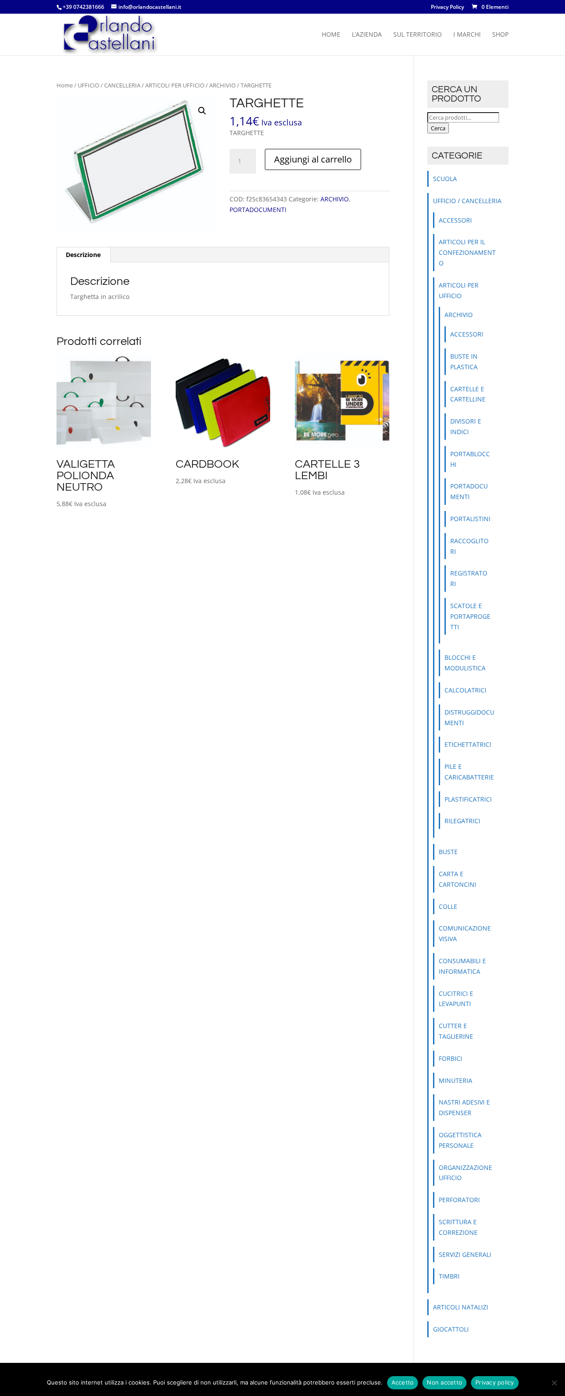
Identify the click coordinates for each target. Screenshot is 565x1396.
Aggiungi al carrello (313, 159)
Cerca (438, 128)
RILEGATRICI (462, 821)
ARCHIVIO (222, 85)
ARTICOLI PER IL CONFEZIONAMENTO (467, 252)
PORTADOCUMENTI (258, 209)
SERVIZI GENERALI (465, 1254)
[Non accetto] (554, 1382)
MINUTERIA (455, 1080)
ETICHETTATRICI (467, 744)
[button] (202, 111)
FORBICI (450, 1058)
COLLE (448, 906)
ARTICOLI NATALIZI (460, 1307)
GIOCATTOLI (451, 1329)
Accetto (403, 1382)
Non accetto (444, 1382)
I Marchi (467, 34)
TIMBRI (449, 1276)
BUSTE (448, 851)
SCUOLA (445, 178)
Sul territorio (417, 34)
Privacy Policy (447, 7)
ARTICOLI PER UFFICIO (174, 85)
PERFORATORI (459, 1199)
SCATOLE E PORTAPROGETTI (470, 616)
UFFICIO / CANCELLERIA (109, 85)
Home (331, 34)
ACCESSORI (455, 220)
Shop (500, 34)
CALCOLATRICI (465, 690)
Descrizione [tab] (83, 254)
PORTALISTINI (470, 519)
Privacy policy (494, 1382)
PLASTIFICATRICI (468, 799)
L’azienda (367, 34)
